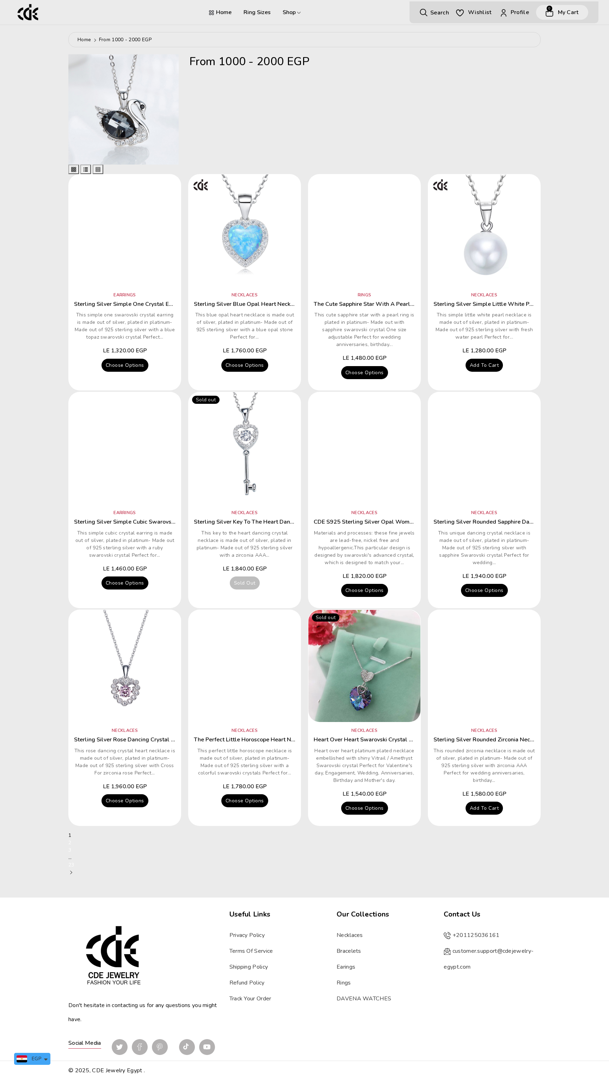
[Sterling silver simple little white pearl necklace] (484, 230)
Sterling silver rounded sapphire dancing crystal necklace (511, 522)
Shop (290, 12)
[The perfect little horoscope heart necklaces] (245, 666)
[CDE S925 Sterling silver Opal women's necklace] (364, 448)
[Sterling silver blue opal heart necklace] (245, 230)
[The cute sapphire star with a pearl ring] (364, 230)
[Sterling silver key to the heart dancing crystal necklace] (245, 448)
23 (71, 865)
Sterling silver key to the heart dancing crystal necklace (270, 522)
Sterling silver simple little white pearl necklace (499, 304)
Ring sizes (257, 12)
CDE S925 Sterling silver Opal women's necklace (380, 522)
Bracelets (349, 951)
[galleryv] (98, 169)
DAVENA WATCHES (364, 998)
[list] (85, 169)
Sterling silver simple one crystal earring (129, 304)
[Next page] (71, 872)
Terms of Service (251, 951)
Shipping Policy (248, 967)
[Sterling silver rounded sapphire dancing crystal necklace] (484, 448)
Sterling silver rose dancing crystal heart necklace (142, 739)
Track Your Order (250, 998)
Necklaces (350, 935)
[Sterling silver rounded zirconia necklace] (484, 666)
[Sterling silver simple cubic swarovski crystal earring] (125, 448)
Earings (346, 967)
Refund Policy (247, 983)
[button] (434, 12)
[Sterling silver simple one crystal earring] (125, 230)
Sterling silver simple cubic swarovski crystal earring (145, 522)
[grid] (73, 169)
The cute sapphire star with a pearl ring (369, 304)
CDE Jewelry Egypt (117, 1070)
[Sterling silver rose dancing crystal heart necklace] (125, 666)
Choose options (125, 365)
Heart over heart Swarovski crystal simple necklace (383, 739)
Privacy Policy (247, 935)
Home (224, 12)
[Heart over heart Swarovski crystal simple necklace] (364, 666)
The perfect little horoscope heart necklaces (254, 739)
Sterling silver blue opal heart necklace (248, 304)
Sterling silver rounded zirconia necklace (488, 739)
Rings (344, 983)
